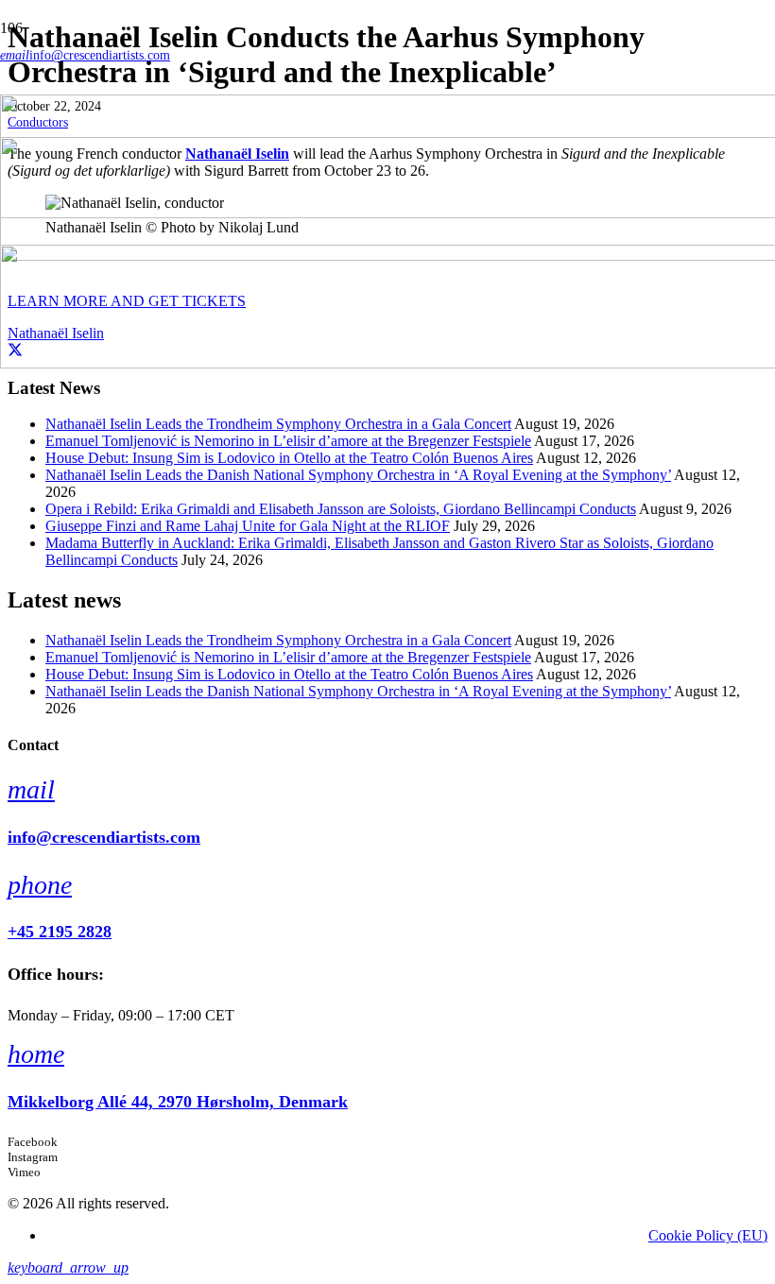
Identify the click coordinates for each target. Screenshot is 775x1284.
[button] (68, 1267)
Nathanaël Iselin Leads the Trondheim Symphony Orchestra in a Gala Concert (278, 424)
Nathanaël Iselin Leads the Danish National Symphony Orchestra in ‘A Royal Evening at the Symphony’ (358, 475)
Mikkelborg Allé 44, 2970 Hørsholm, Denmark (178, 1101)
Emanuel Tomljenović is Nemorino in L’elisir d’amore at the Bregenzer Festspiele (288, 441)
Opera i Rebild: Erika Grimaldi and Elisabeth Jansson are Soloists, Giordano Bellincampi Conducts (340, 509)
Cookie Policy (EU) (707, 1235)
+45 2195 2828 (60, 931)
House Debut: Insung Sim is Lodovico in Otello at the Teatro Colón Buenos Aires (289, 458)
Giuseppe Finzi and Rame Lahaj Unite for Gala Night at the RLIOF (247, 526)
